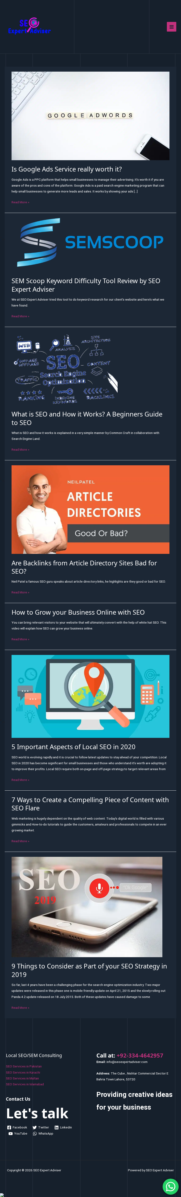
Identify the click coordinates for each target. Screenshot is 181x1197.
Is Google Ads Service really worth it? (67, 169)
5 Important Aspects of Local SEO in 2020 (74, 746)
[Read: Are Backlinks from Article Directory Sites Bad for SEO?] (90, 509)
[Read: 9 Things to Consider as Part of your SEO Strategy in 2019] (87, 906)
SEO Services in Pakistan (24, 1066)
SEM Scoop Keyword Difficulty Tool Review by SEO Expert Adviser (86, 285)
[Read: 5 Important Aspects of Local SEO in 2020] (90, 696)
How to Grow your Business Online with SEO (78, 612)
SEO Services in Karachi (23, 1072)
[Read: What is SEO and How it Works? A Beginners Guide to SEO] (65, 368)
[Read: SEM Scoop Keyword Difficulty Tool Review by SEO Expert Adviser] (90, 244)
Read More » (20, 201)
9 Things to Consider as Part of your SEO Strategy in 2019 (89, 970)
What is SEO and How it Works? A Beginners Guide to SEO (87, 418)
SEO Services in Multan (22, 1078)
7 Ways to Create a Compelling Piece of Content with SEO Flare (90, 804)
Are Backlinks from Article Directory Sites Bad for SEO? (84, 567)
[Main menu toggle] (172, 27)
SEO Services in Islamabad (25, 1084)
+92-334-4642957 (140, 1055)
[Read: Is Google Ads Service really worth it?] (90, 115)
